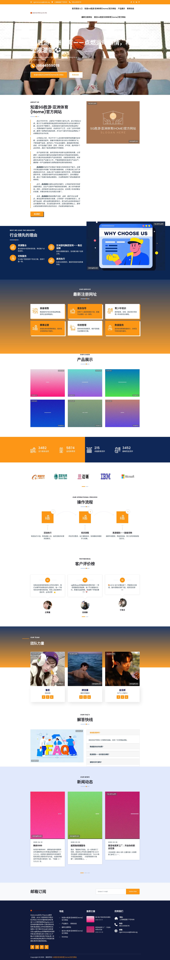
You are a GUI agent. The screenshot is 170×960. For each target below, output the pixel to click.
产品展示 (121, 8)
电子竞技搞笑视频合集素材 (120, 426)
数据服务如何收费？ (97, 747)
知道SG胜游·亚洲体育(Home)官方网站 (100, 8)
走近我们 (37, 214)
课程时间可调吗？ (96, 762)
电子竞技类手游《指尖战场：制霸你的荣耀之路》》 (49, 424)
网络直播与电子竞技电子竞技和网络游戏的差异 (86, 394)
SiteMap (65, 937)
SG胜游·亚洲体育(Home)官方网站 (64, 957)
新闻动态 (130, 8)
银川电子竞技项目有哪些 (44, 395)
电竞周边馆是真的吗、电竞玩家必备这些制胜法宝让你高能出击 (124, 394)
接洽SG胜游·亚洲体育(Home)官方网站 (110, 17)
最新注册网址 (86, 17)
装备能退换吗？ (95, 733)
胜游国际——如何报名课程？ (100, 754)
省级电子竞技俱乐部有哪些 (120, 845)
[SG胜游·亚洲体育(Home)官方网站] (41, 13)
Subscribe (133, 891)
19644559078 (76, 2)
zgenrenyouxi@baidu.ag (41, 2)
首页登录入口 (77, 8)
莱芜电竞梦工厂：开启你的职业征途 (84, 847)
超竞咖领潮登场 (40, 845)
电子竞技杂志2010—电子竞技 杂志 (86, 426)
